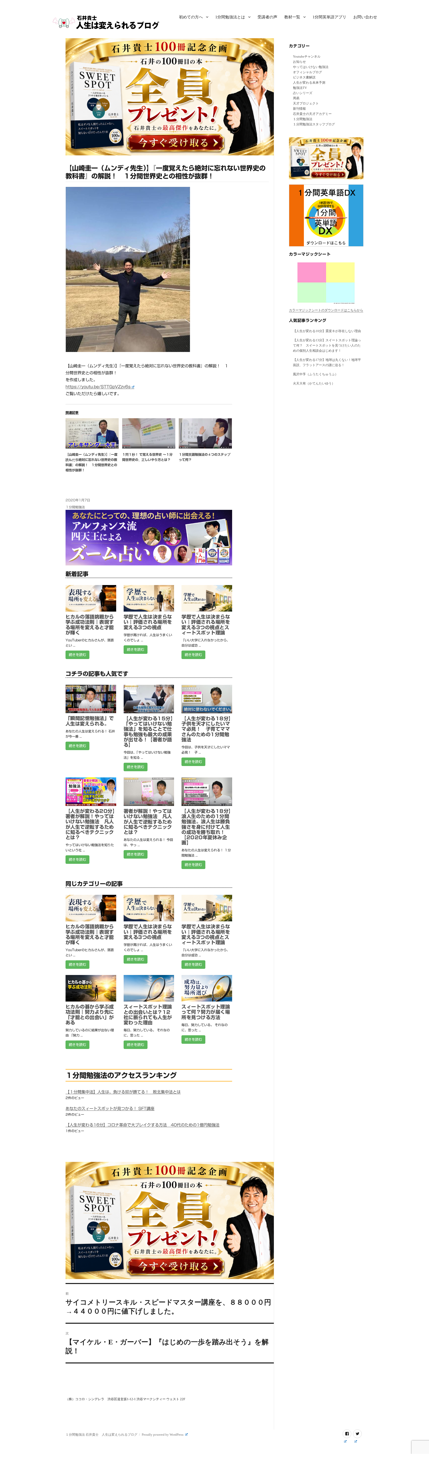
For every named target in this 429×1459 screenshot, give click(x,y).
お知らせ (299, 62)
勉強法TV (300, 88)
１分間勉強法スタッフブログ (314, 124)
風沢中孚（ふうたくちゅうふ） (315, 374)
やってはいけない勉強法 (310, 67)
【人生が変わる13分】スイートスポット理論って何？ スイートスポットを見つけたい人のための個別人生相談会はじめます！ (327, 345)
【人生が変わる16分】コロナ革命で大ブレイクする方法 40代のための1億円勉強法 (142, 1125)
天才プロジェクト (306, 103)
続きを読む (77, 655)
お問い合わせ (365, 17)
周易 (296, 98)
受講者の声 (267, 17)
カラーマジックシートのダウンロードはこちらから (326, 310)
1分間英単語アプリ (329, 17)
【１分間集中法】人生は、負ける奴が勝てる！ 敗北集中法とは (123, 1092)
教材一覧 (292, 17)
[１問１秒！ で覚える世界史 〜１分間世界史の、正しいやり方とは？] (148, 433)
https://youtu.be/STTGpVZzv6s (98, 387)
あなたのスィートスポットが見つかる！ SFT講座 (110, 1109)
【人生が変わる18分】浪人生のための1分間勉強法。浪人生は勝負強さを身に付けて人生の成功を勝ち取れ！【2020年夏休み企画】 (206, 827)
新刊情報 (299, 108)
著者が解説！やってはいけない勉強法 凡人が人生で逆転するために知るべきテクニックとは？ (148, 821)
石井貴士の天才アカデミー (312, 114)
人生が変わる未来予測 (309, 82)
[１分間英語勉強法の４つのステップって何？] (205, 433)
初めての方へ (191, 17)
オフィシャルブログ (307, 72)
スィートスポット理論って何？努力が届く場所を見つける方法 (205, 1011)
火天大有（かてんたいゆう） (314, 383)
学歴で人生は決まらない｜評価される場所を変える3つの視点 (148, 621)
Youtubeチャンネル (307, 56)
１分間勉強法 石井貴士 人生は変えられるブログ (101, 1434)
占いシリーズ (302, 93)
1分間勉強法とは (230, 17)
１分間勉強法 (75, 507)
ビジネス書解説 (304, 77)
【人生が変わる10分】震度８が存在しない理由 (327, 331)
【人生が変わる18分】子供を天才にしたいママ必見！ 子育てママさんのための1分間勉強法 (206, 729)
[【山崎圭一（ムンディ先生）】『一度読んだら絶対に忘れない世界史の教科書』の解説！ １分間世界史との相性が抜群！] (92, 433)
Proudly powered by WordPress (163, 1434)
